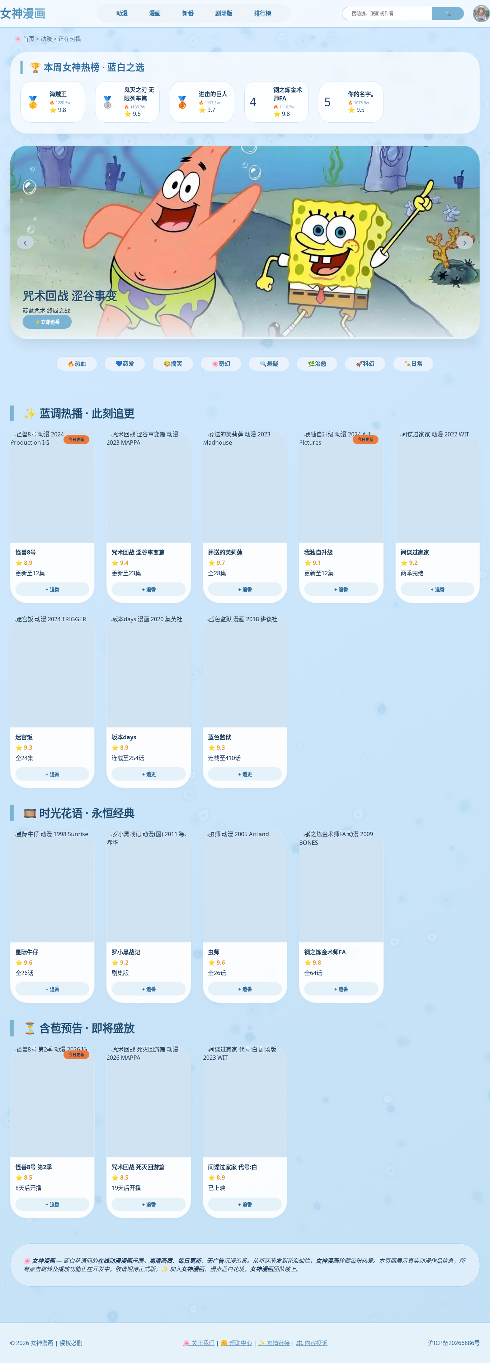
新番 (188, 13)
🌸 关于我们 (199, 1343)
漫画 (155, 13)
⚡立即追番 (47, 322)
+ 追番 (52, 589)
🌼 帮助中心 (236, 1343)
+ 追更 (149, 774)
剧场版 (223, 13)
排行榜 (262, 13)
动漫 (122, 13)
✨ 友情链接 (274, 1343)
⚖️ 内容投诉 (312, 1343)
